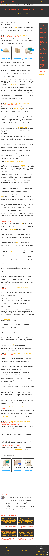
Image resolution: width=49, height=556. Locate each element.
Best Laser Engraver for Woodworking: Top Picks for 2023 (16, 161)
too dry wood (13, 84)
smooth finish (28, 376)
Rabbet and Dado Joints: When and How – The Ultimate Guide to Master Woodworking (9, 539)
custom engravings (12, 229)
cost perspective (7, 319)
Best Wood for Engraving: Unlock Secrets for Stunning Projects (17, 103)
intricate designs (22, 138)
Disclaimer (41, 552)
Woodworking (44, 1)
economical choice (18, 449)
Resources (7, 553)
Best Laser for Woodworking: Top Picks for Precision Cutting (17, 35)
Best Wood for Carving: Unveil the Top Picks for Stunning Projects (18, 406)
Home (7, 547)
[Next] (33, 50)
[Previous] (2, 50)
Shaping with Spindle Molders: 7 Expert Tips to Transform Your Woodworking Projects (26, 539)
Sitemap (7, 552)
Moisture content (4, 79)
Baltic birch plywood (18, 108)
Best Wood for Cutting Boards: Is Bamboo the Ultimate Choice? (17, 287)
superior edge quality (22, 127)
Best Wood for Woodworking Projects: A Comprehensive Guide (17, 421)
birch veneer (24, 116)
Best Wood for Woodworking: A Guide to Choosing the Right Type (18, 353)
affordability (18, 242)
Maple (22, 223)
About (7, 549)
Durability (12, 251)
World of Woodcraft (4, 4)
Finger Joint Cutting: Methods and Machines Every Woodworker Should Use (8, 527)
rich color (23, 165)
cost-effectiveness (4, 416)
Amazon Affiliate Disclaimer (41, 554)
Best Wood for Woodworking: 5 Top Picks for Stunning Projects (17, 219)
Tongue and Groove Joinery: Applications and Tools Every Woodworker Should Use (25, 527)
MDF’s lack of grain (11, 344)
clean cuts (14, 180)
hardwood (28, 176)
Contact (7, 550)
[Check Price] (6, 58)
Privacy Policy (41, 549)
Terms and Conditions (41, 551)
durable (16, 232)
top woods (16, 27)
